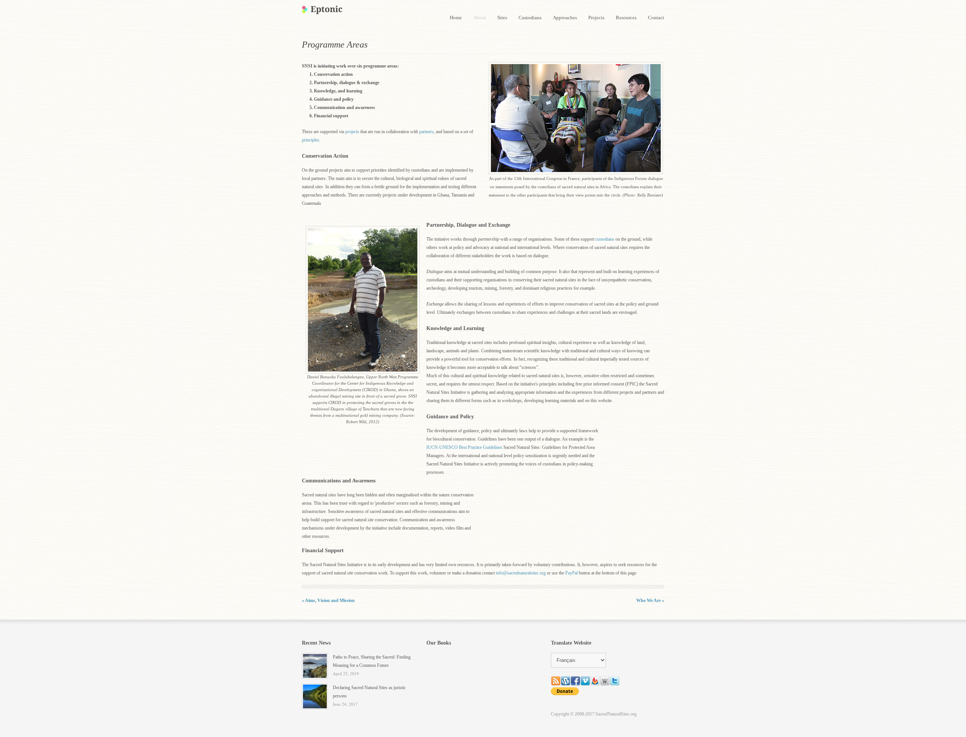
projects (352, 131)
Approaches (565, 17)
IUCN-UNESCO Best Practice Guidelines (464, 447)
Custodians (529, 17)
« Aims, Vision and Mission (328, 600)
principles (310, 140)
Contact (656, 17)
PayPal (571, 573)
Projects (596, 17)
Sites (502, 17)
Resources (626, 17)
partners (426, 131)
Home (456, 17)
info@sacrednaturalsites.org (521, 573)
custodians (604, 239)
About (479, 17)
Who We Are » (650, 600)
